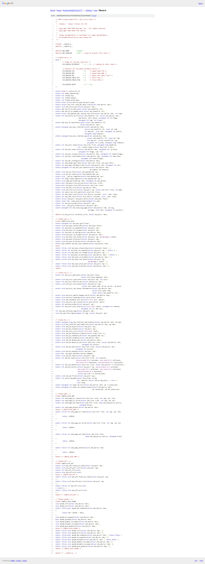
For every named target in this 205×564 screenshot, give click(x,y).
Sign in (200, 3)
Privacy (18, 561)
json (201, 561)
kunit (52, 10)
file (94, 16)
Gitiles (13, 561)
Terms (24, 561)
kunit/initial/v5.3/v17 (72, 10)
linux (59, 10)
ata (95, 10)
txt (196, 561)
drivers (89, 10)
